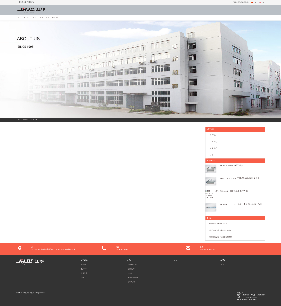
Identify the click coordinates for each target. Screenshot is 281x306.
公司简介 (213, 135)
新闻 (41, 17)
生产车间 (213, 142)
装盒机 (130, 273)
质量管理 (213, 148)
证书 (211, 155)
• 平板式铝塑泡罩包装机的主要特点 (220, 230)
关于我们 (26, 120)
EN (262, 2)
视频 (47, 17)
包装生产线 (131, 282)
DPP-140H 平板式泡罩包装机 (231, 165)
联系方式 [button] (55, 17)
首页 (19, 17)
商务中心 (224, 265)
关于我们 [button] (27, 17)
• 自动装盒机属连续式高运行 (217, 223)
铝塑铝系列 (131, 269)
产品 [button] (34, 17)
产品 (129, 260)
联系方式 (223, 260)
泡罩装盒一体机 (133, 277)
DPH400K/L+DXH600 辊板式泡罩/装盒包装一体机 (240, 204)
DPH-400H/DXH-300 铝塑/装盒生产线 (231, 191)
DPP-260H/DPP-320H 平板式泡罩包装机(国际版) (239, 178)
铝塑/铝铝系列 (132, 265)
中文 (254, 2)
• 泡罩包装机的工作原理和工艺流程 (220, 237)
